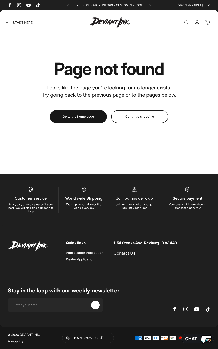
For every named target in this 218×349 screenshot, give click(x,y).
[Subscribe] (95, 305)
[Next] (149, 5)
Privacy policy (15, 341)
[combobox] (192, 5)
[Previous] (68, 5)
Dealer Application (80, 259)
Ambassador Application (84, 253)
